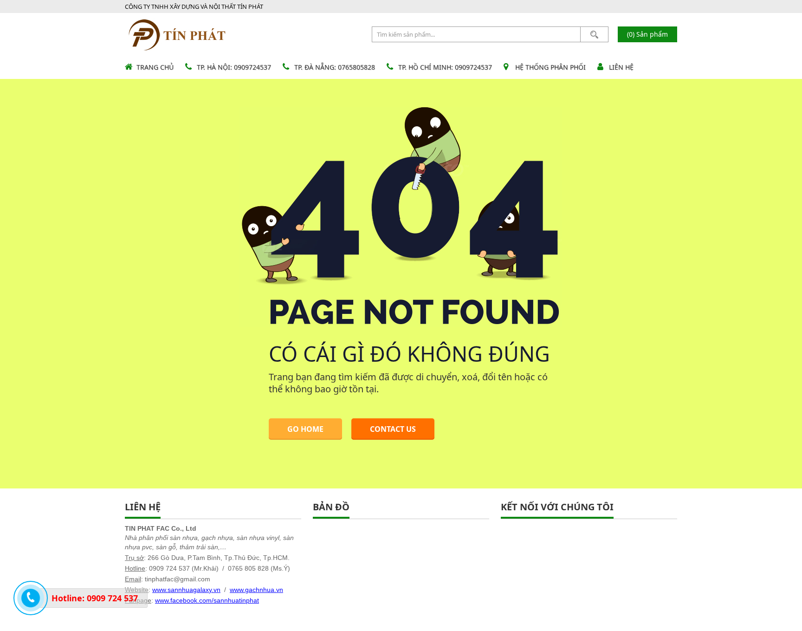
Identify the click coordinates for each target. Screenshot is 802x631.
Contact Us (393, 429)
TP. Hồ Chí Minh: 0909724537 (445, 67)
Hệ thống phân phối (550, 67)
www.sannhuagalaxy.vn (186, 589)
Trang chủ (155, 67)
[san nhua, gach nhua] (177, 34)
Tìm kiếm (594, 34)
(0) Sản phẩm (647, 34)
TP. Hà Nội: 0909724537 (234, 67)
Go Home (305, 429)
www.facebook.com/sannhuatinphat (207, 600)
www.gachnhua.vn (256, 589)
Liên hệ (621, 67)
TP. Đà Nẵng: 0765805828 (334, 67)
